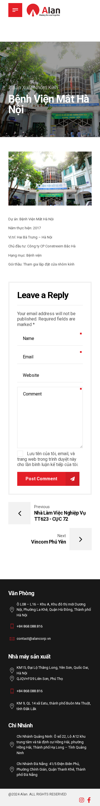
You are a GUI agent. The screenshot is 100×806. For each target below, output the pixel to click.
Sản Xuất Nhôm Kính (35, 87)
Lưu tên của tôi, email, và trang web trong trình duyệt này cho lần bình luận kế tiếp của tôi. (47, 459)
